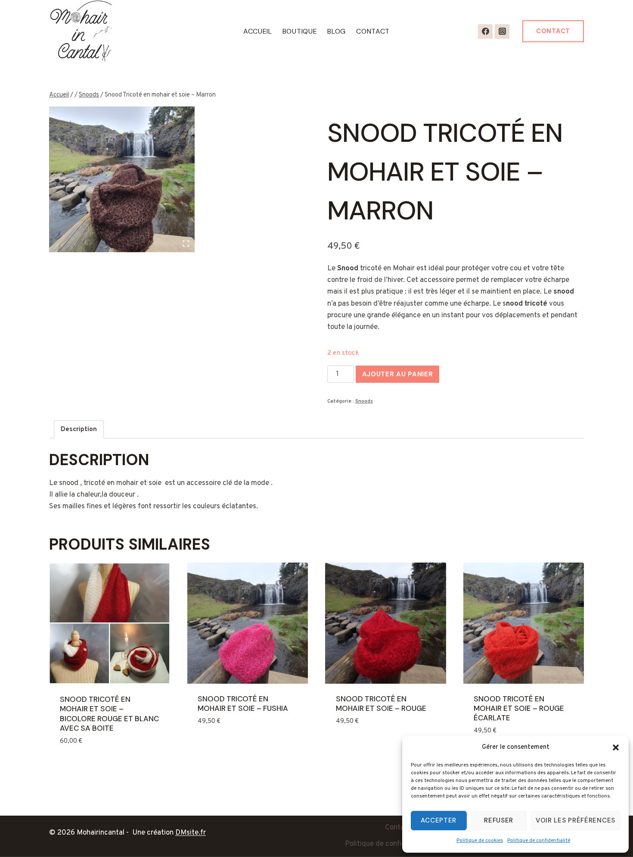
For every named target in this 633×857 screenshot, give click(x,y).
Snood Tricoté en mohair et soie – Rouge (381, 703)
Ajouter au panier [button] (230, 746)
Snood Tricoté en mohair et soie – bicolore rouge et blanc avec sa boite (109, 713)
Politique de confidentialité (538, 840)
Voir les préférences (575, 820)
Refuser (498, 820)
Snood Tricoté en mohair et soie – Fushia (243, 703)
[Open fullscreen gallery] (186, 243)
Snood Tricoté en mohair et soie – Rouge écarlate (519, 708)
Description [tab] (79, 429)
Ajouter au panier (397, 374)
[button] (615, 747)
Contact (373, 31)
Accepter (438, 820)
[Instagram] (502, 31)
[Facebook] (485, 31)
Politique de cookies (479, 840)
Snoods (364, 401)
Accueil (257, 31)
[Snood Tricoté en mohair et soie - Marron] (122, 179)
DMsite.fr (190, 833)
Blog (336, 31)
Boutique (299, 31)
